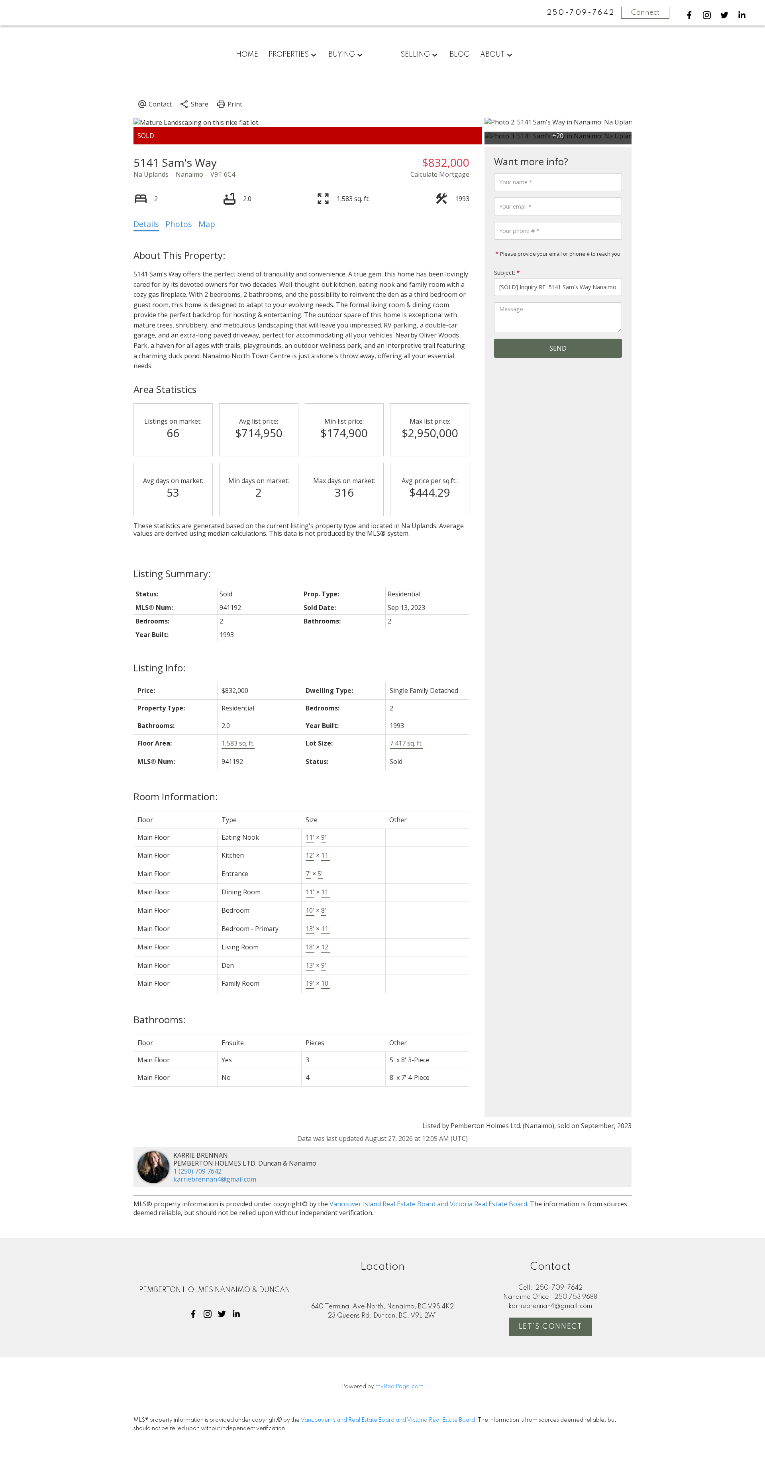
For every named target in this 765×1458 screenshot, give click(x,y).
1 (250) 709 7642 (197, 1171)
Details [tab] (146, 224)
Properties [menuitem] (289, 54)
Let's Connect (551, 1326)
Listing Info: (159, 667)
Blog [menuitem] (459, 54)
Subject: (504, 272)
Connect (645, 12)
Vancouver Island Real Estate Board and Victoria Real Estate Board (428, 1204)
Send (558, 348)
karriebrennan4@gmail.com (214, 1179)
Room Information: (175, 796)
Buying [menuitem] (341, 54)
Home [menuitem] (247, 54)
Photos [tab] (178, 224)
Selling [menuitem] (415, 54)
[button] (689, 15)
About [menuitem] (492, 54)
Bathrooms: (159, 1019)
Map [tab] (206, 224)
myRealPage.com (399, 1386)
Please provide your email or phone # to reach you (559, 253)
